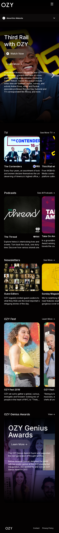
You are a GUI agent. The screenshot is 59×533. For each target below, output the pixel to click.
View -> (51, 414)
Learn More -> (14, 64)
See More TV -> (47, 132)
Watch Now (15, 53)
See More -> (49, 260)
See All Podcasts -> (46, 193)
